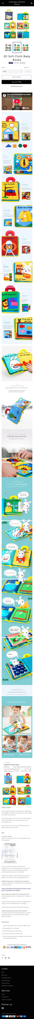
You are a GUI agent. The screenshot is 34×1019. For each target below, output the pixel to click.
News (3, 994)
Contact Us (5, 997)
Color (3, 67)
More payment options (16, 86)
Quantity (26, 67)
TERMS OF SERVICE (7, 986)
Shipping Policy (6, 977)
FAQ (3, 972)
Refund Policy (6, 983)
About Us (4, 975)
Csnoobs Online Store (17, 3)
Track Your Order (6, 999)
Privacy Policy (6, 980)
